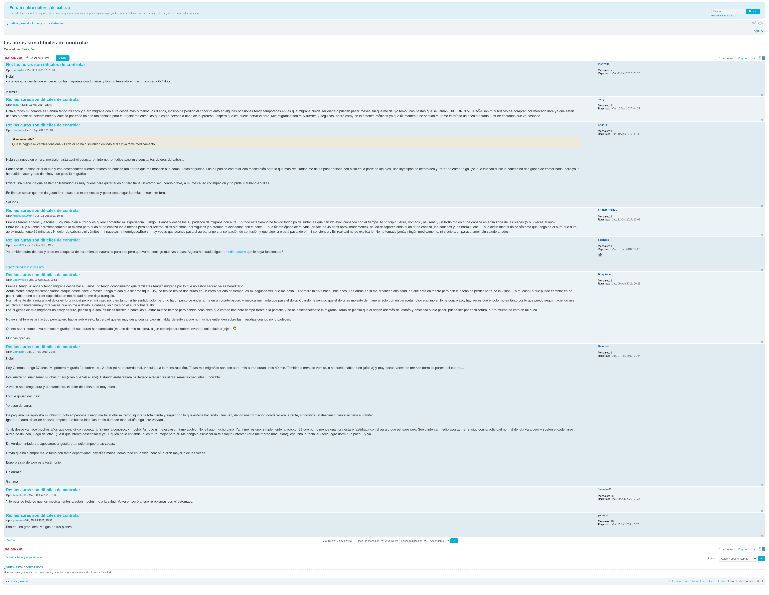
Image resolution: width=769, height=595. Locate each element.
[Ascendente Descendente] (443, 540)
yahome (17, 520)
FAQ (760, 31)
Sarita (25, 49)
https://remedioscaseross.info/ (25, 266)
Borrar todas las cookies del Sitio (704, 581)
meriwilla (18, 70)
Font (33, 49)
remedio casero (234, 252)
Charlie (17, 130)
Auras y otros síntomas (47, 23)
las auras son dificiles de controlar (46, 43)
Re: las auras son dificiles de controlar (45, 64)
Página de (747, 58)
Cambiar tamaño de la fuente (760, 23)
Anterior (10, 540)
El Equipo (675, 581)
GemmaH (18, 351)
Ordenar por (392, 540)
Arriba (762, 95)
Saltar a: (712, 558)
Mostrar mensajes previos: (338, 540)
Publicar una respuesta (12, 57)
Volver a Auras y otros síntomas (25, 557)
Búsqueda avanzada (723, 15)
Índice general (19, 23)
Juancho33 (19, 495)
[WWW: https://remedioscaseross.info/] (600, 255)
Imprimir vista (754, 22)
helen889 (18, 245)
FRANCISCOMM (22, 215)
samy (16, 104)
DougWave (19, 279)
